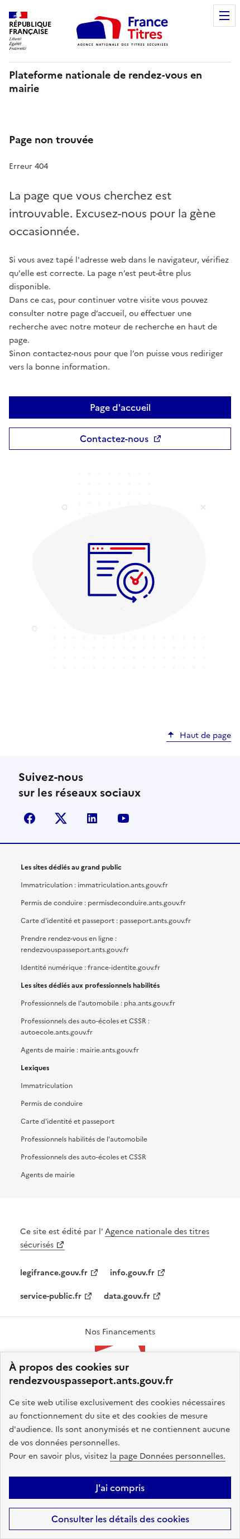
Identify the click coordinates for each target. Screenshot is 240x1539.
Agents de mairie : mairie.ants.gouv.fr (80, 1050)
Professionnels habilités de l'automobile (84, 1139)
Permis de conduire (52, 1104)
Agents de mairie (48, 1175)
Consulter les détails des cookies (120, 1519)
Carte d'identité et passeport (67, 1121)
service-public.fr (50, 1296)
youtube (123, 818)
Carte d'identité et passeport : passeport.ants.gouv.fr (106, 921)
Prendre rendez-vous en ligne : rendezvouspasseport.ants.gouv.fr (75, 944)
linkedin (92, 818)
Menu (224, 15)
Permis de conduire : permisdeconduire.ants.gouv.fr (103, 903)
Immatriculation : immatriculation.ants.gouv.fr (94, 885)
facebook (29, 818)
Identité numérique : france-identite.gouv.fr (90, 968)
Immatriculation (47, 1086)
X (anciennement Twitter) (61, 818)
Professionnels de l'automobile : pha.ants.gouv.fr (98, 1003)
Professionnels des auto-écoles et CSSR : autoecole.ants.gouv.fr (85, 1026)
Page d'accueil (120, 407)
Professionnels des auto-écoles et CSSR (83, 1157)
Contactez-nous (114, 438)
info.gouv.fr (132, 1273)
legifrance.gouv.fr (54, 1273)
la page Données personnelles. (167, 1456)
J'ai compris (120, 1487)
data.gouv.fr (127, 1296)
